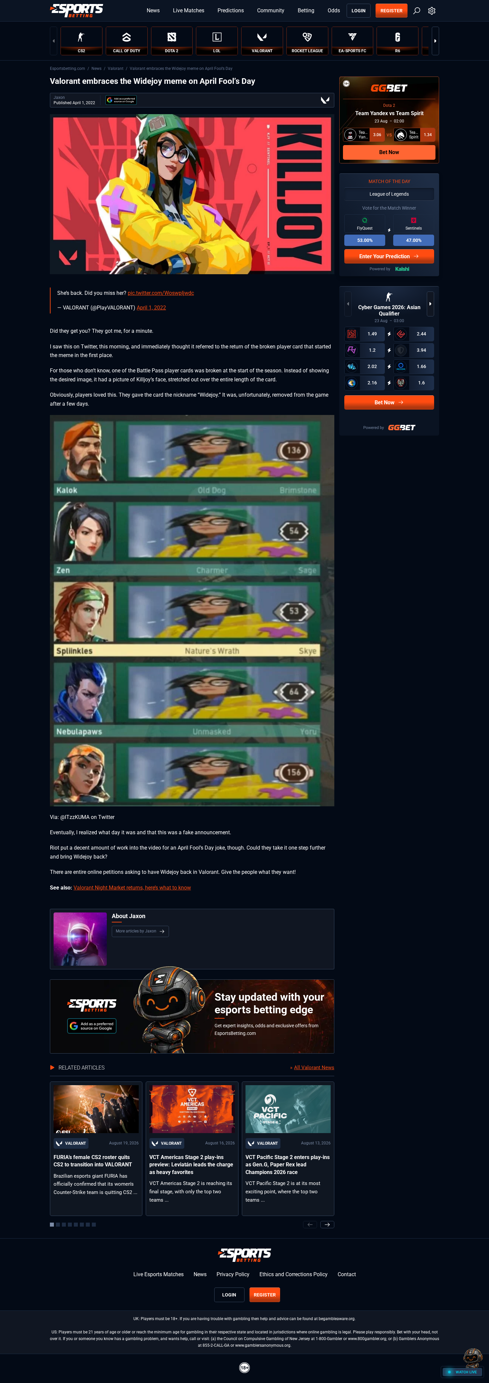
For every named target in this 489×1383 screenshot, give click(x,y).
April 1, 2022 (151, 307)
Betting (306, 10)
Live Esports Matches (158, 1274)
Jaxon (59, 97)
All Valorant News (314, 1068)
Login (359, 10)
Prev (53, 41)
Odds (334, 10)
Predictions (231, 10)
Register (392, 10)
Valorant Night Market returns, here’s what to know (132, 888)
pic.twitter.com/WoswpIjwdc (161, 293)
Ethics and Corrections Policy (293, 1274)
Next (435, 41)
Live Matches (188, 10)
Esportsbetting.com (67, 68)
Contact (347, 1274)
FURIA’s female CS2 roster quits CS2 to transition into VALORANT (93, 1161)
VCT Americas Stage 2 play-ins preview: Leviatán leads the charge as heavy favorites (191, 1164)
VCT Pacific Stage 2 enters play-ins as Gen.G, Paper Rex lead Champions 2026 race (287, 1164)
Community (270, 10)
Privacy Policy (233, 1274)
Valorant (115, 68)
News (153, 10)
